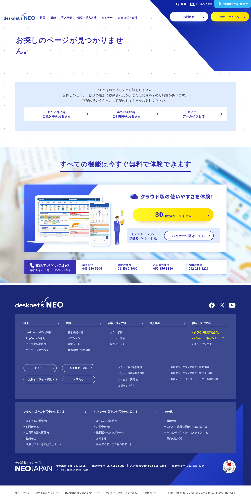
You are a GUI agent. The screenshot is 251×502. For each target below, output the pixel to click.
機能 (53, 17)
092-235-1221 (199, 268)
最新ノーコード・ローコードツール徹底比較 (194, 379)
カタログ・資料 (127, 17)
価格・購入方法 (87, 17)
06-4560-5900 (128, 268)
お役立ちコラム (126, 385)
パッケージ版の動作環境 (131, 373)
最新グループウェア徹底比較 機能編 (190, 367)
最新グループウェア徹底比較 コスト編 (191, 373)
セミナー (107, 17)
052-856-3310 (163, 268)
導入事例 (66, 17)
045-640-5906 (92, 268)
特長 (42, 17)
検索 (183, 4)
